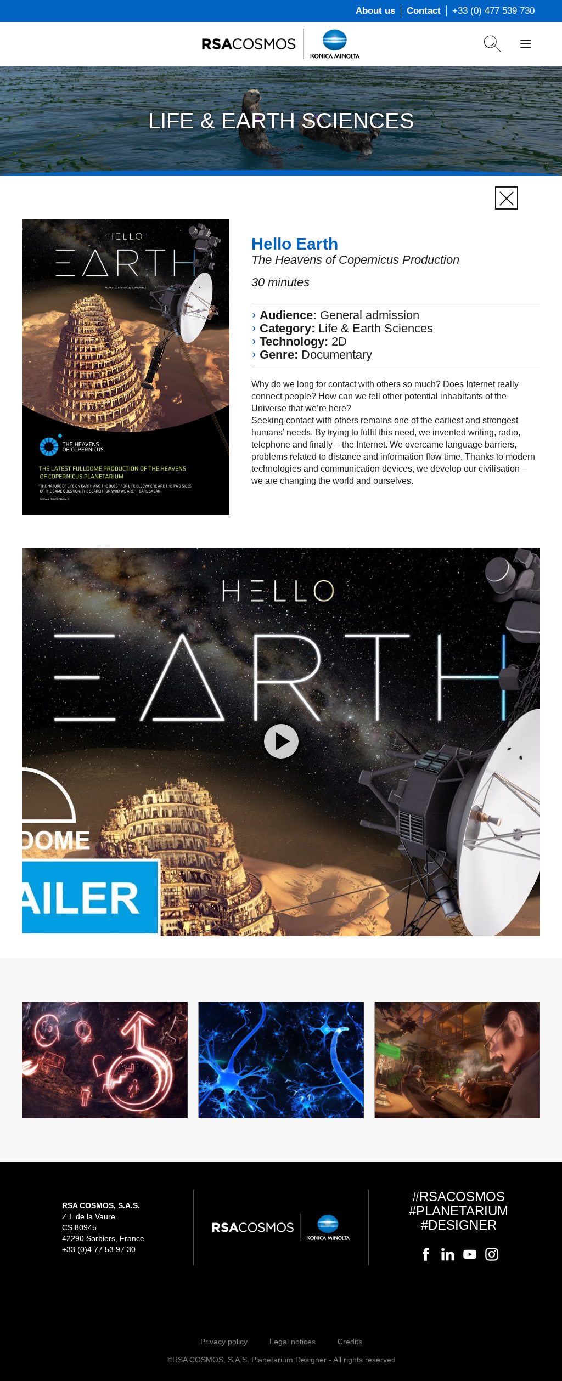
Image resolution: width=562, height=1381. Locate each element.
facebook (426, 1254)
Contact (424, 10)
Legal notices (292, 1341)
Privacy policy (224, 1341)
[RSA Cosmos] (281, 43)
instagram (492, 1254)
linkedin (448, 1254)
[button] (281, 742)
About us (375, 10)
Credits (350, 1341)
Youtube (470, 1254)
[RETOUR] (506, 198)
